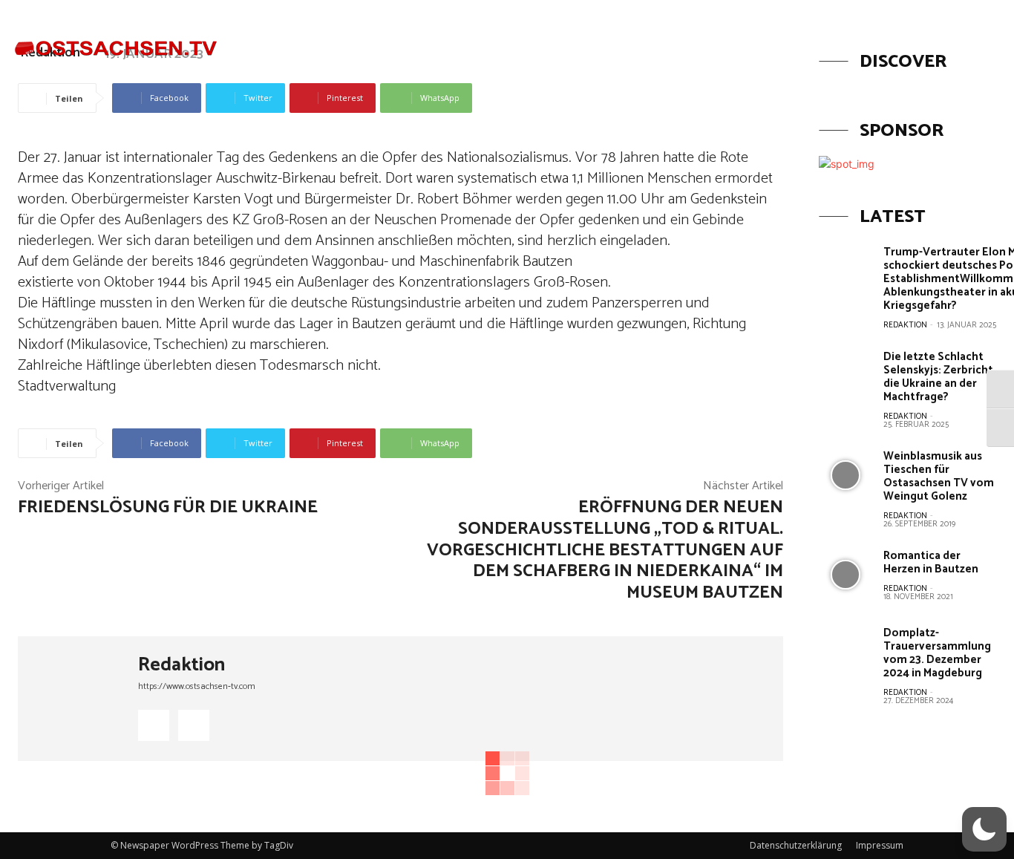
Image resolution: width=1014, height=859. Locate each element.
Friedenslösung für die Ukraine (168, 507)
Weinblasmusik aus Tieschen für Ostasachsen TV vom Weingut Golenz (938, 476)
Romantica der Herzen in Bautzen (930, 562)
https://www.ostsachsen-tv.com (196, 686)
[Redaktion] (77, 698)
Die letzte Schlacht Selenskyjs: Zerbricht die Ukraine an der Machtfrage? (938, 376)
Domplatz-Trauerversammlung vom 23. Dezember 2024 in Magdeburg (937, 653)
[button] (910, 39)
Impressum (879, 845)
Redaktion (181, 665)
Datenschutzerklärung (796, 845)
